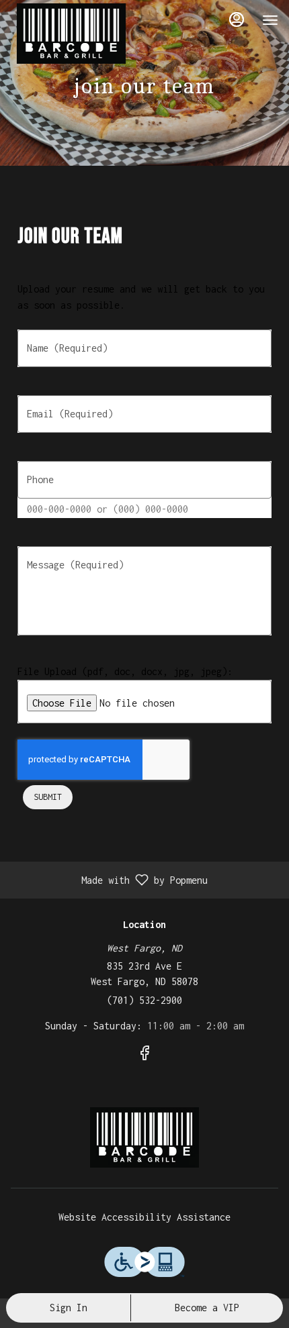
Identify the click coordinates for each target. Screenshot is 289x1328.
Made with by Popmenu (109, 879)
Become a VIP (207, 1307)
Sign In (68, 1307)
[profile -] (237, 19)
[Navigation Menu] (270, 20)
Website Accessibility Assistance (144, 1217)
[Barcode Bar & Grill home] (71, 33)
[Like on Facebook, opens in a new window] (144, 1055)
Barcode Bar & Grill (144, 1137)
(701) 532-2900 (144, 1000)
